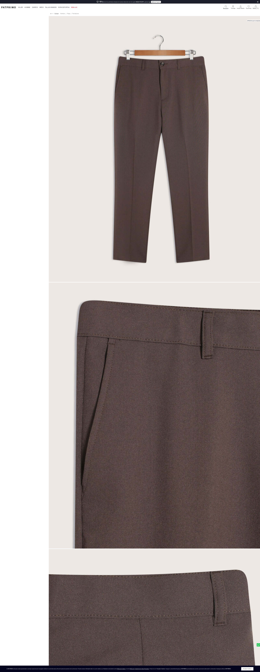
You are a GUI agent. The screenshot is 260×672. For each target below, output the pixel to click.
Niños (41, 7)
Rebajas (74, 7)
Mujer (20, 7)
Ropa (68, 13)
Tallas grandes (50, 7)
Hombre (27, 7)
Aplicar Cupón (156, 2)
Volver (56, 14)
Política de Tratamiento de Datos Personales (139, 668)
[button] (233, 7)
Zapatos (35, 7)
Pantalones (75, 13)
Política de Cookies (121, 668)
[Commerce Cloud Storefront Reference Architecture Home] (8, 7)
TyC (150, 2)
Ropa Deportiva (63, 7)
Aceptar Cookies (247, 668)
